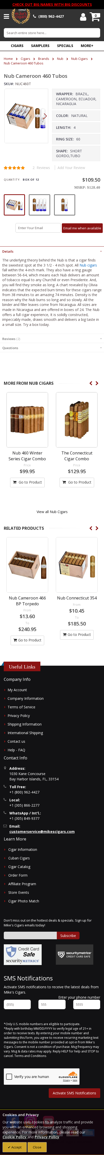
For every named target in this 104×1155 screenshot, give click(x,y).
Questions (10, 348)
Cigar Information (22, 849)
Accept (16, 1147)
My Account (17, 689)
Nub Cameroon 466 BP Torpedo (27, 600)
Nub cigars (88, 265)
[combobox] (52, 33)
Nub (60, 58)
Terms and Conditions (30, 1056)
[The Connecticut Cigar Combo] (76, 419)
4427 (51, 16)
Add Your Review (71, 167)
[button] (87, 45)
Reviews (10, 338)
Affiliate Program (22, 883)
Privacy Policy (19, 715)
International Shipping (25, 732)
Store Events (18, 892)
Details (7, 251)
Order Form (18, 875)
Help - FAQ (16, 750)
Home (8, 58)
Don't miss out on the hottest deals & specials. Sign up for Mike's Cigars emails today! (48, 923)
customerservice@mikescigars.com (42, 831)
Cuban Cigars (19, 858)
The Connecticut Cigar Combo (76, 455)
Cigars (25, 58)
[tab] (52, 250)
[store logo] (21, 16)
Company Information (26, 698)
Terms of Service (21, 707)
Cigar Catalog (19, 866)
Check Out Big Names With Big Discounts (52, 4)
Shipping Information (25, 724)
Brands (43, 58)
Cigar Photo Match (23, 901)
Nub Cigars (79, 58)
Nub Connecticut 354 (77, 598)
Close (37, 1147)
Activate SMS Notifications (74, 1093)
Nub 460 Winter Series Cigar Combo (27, 455)
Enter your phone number (79, 997)
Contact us (16, 741)
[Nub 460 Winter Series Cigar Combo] (27, 419)
